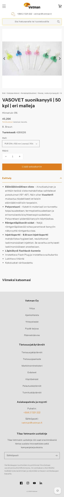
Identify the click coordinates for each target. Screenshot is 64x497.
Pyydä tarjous (32, 328)
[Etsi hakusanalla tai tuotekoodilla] (58, 21)
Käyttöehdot (32, 379)
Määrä (5, 150)
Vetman (34, 491)
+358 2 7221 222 (24, 14)
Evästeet (32, 372)
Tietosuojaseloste (32, 359)
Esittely (7, 178)
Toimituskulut (7, 122)
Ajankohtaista (32, 315)
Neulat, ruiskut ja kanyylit (48, 93)
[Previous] (4, 58)
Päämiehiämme (32, 335)
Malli (4, 138)
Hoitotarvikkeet (13, 93)
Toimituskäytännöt (31, 392)
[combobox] (32, 21)
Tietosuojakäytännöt (32, 352)
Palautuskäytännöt (32, 386)
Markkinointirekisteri (32, 365)
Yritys (32, 308)
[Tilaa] (56, 455)
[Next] (59, 58)
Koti (3, 93)
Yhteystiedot (32, 321)
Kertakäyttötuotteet (28, 93)
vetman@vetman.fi (43, 14)
